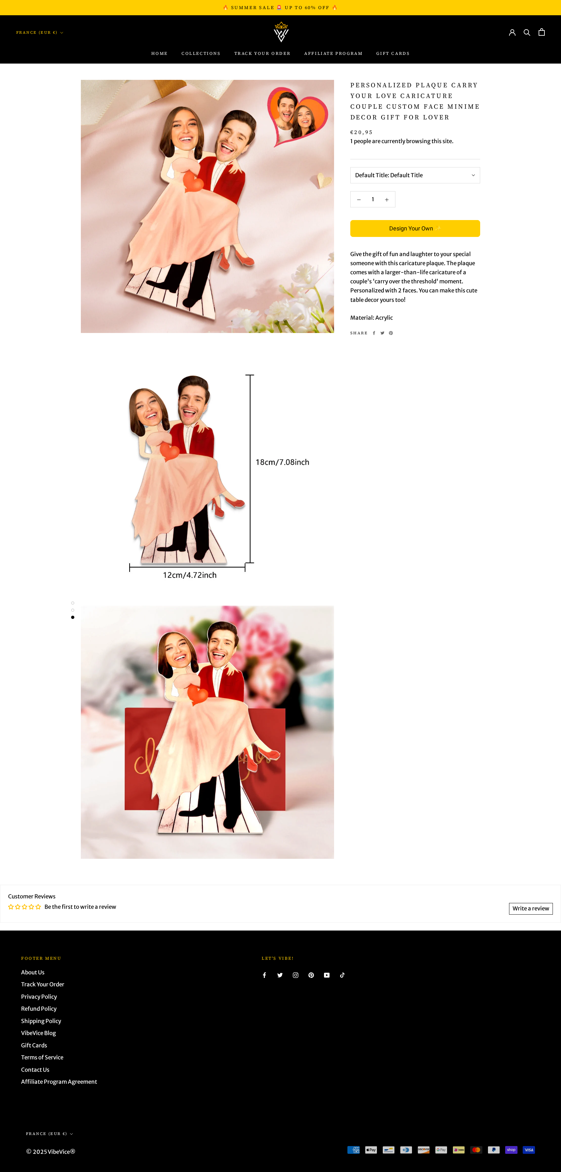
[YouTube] (327, 975)
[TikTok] (342, 975)
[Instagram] (295, 975)
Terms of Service (42, 1057)
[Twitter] (382, 333)
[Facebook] (374, 333)
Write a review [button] (531, 908)
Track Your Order (42, 984)
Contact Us (35, 1069)
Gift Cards (393, 53)
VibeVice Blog (38, 1033)
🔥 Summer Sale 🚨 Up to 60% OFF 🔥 (280, 7)
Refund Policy (38, 1008)
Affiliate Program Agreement (59, 1081)
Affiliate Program (333, 53)
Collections (201, 53)
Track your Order (262, 53)
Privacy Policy (39, 996)
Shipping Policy (41, 1021)
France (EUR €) (37, 32)
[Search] (527, 32)
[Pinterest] (391, 333)
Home (159, 53)
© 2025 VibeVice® (51, 1151)
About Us (32, 972)
